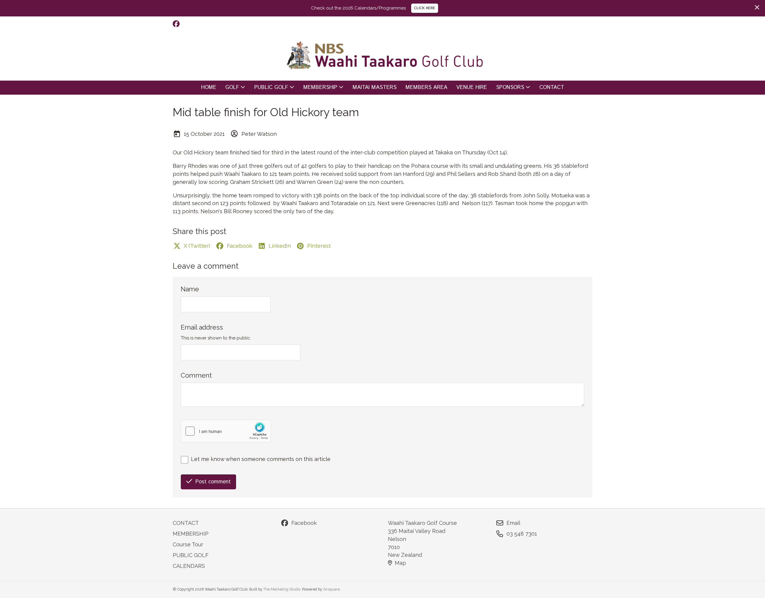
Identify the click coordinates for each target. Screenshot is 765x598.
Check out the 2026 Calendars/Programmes (358, 8)
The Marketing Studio (281, 589)
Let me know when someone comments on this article (261, 459)
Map (400, 563)
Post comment (213, 482)
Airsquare (331, 589)
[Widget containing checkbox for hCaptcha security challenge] (226, 431)
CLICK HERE (424, 8)
